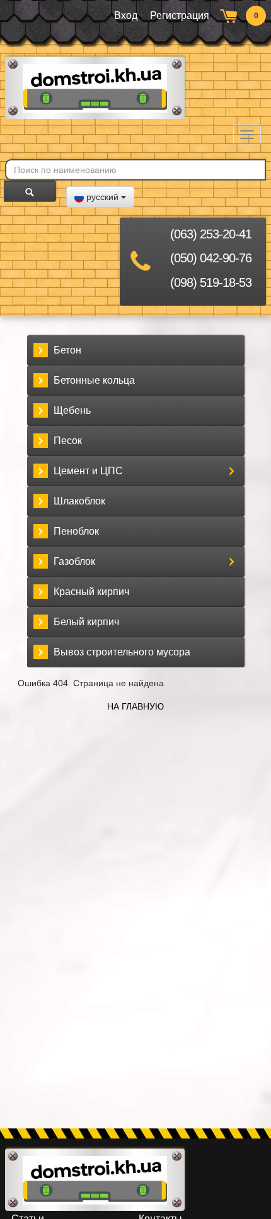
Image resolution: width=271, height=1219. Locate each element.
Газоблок (74, 561)
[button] (100, 197)
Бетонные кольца (94, 380)
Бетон (67, 350)
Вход (125, 15)
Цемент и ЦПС (88, 470)
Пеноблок (76, 531)
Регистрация (179, 15)
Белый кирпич (86, 621)
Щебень (72, 410)
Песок (68, 440)
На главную (135, 706)
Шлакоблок (79, 501)
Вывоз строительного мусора (122, 652)
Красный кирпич (91, 591)
